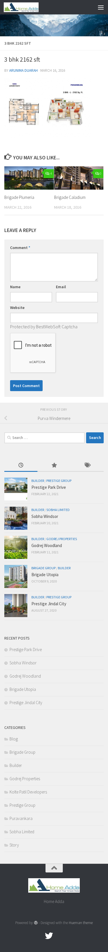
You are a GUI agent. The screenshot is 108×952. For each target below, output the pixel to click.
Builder (37, 480)
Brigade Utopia (44, 574)
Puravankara (21, 818)
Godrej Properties (61, 539)
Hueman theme (81, 922)
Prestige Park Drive (48, 487)
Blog (14, 739)
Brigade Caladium (70, 197)
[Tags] (87, 465)
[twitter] (49, 936)
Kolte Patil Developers (28, 792)
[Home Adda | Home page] (27, 7)
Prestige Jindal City (48, 603)
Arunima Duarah (23, 70)
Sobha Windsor (44, 516)
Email (61, 286)
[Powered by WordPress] (35, 923)
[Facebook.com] (39, 936)
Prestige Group (58, 480)
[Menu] (101, 7)
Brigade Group (43, 568)
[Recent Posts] (20, 465)
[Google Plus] (59, 936)
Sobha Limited (58, 510)
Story (14, 845)
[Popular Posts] (54, 465)
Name (15, 286)
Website (17, 307)
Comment (20, 247)
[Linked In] (70, 936)
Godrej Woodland (46, 545)
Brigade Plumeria (19, 197)
